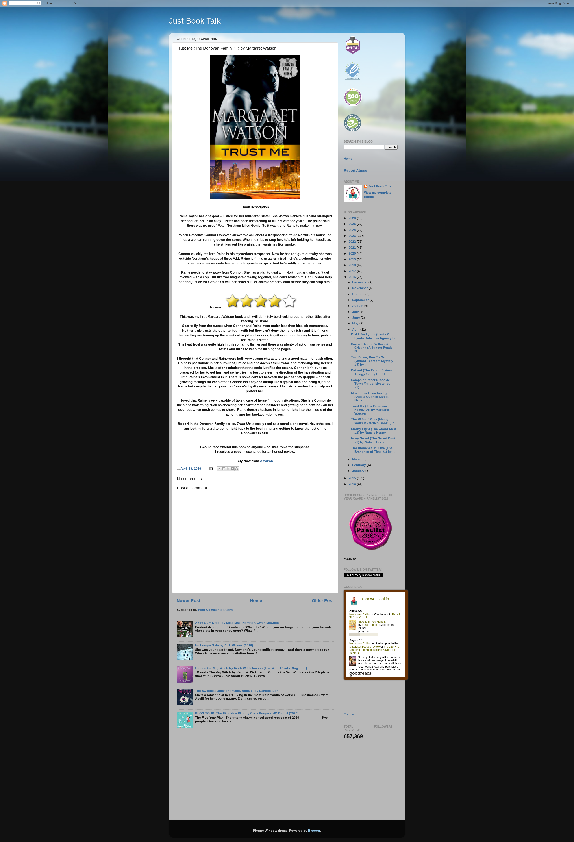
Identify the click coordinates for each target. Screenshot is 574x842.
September (361, 300)
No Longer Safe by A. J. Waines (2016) (224, 645)
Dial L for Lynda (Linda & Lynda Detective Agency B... (374, 336)
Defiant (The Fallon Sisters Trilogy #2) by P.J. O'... (371, 372)
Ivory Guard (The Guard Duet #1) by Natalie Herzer (373, 440)
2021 (353, 247)
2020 (353, 253)
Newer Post (188, 600)
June (356, 317)
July (356, 311)
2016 (353, 277)
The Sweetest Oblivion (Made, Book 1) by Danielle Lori (236, 690)
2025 (353, 224)
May (355, 323)
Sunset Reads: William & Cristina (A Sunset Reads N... (372, 347)
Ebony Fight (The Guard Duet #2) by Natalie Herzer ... (373, 430)
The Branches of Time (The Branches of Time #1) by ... (373, 449)
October (358, 294)
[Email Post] (211, 468)
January (358, 470)
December (360, 282)
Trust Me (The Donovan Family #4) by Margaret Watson (370, 410)
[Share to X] (228, 468)
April (356, 329)
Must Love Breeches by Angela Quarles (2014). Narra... (370, 397)
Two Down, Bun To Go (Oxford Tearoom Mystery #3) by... (372, 361)
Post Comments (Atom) (216, 609)
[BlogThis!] (224, 468)
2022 (353, 241)
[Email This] (219, 468)
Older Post (323, 600)
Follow (349, 714)
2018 (353, 265)
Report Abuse (355, 170)
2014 (353, 484)
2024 (353, 230)
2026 (353, 218)
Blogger (314, 830)
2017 (353, 271)
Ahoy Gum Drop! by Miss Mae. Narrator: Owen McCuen (237, 622)
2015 (353, 478)
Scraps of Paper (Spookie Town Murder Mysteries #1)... (370, 383)
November (360, 288)
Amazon (266, 461)
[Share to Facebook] (232, 468)
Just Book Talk (195, 20)
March (357, 459)
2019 (353, 259)
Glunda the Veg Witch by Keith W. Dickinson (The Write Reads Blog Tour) (251, 668)
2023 (353, 235)
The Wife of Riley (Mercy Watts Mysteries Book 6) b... (374, 421)
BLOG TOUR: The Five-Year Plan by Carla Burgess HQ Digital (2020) (246, 713)
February (359, 465)
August (358, 305)
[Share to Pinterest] (236, 468)
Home (256, 600)
